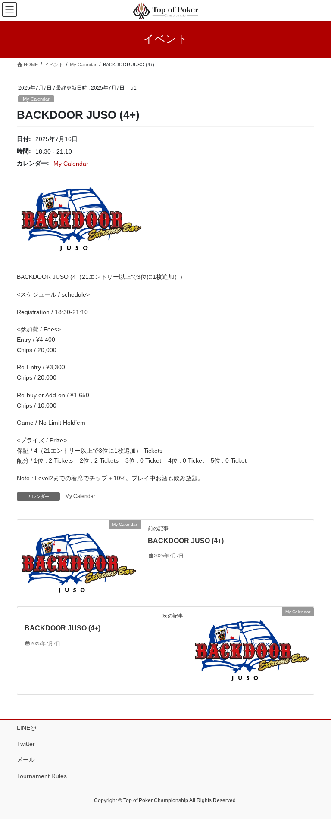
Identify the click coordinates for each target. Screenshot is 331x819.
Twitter (26, 743)
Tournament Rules (42, 776)
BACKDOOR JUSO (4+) (186, 540)
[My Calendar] (79, 562)
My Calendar (36, 99)
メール (26, 759)
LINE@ (26, 727)
